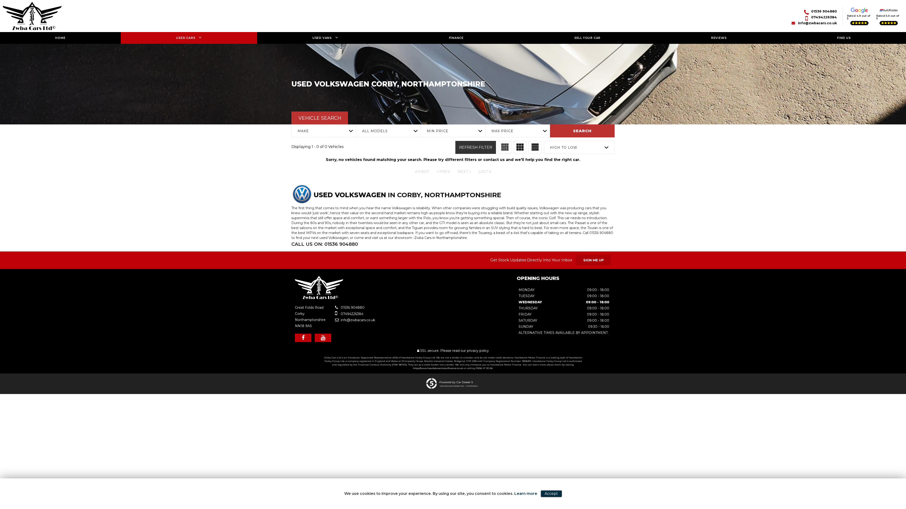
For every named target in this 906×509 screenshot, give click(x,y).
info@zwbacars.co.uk (817, 23)
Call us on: (324, 244)
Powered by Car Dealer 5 (456, 382)
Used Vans (322, 38)
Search (582, 131)
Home (60, 38)
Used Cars (185, 38)
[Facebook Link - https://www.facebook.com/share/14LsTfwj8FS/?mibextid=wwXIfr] (303, 338)
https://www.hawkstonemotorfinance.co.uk (438, 368)
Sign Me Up (593, 260)
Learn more (525, 493)
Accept (551, 493)
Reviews (719, 38)
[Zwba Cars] (319, 298)
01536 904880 (824, 11)
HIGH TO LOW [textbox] (563, 147)
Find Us (844, 38)
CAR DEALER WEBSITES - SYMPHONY (459, 386)
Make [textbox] (303, 131)
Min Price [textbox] (437, 131)
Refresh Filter (475, 147)
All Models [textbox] (375, 131)
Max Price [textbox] (502, 131)
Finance (456, 38)
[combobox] (323, 130)
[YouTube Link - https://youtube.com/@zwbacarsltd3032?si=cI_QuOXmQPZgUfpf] (323, 338)
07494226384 (824, 17)
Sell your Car (587, 38)
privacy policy (478, 351)
